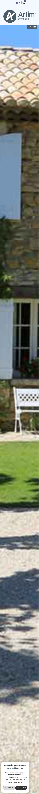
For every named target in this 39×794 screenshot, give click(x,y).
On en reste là (20, 764)
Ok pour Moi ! (21, 788)
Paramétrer (9, 788)
